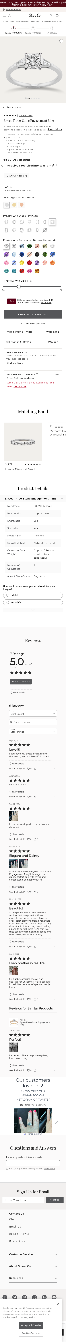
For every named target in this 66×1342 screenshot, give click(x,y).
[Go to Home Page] (34, 15)
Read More (55, 129)
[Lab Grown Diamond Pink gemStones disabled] (37, 246)
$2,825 (9, 187)
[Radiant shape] (6, 230)
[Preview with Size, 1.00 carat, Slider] (19, 286)
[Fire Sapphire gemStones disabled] (21, 271)
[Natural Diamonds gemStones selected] (6, 246)
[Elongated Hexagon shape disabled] (37, 230)
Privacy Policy (28, 1317)
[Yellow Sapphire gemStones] (21, 262)
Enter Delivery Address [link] (20, 378)
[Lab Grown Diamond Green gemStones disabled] (29, 246)
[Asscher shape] (29, 230)
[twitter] (14, 1297)
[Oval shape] (14, 222)
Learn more (49, 1168)
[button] (26, 98)
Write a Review (21, 681)
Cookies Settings (31, 1333)
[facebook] (4, 1297)
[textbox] (33, 1163)
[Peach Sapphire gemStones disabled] (44, 262)
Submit (54, 1200)
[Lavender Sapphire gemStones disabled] (37, 262)
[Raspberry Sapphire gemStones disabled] (29, 271)
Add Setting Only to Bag (33, 323)
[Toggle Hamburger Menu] (4, 15)
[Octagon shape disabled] (44, 230)
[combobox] (33, 713)
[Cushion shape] (21, 222)
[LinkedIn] (44, 1297)
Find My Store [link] (14, 363)
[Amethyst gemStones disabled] (6, 254)
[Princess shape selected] (52, 222)
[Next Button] (34, 104)
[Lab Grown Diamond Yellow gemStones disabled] (44, 246)
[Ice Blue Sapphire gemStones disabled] (14, 262)
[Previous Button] (31, 104)
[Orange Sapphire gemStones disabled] (52, 262)
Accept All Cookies (31, 1325)
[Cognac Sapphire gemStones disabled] (37, 271)
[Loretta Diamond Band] (23, 442)
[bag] (57, 15)
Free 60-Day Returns (16, 159)
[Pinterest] (24, 1297)
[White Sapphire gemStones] (52, 246)
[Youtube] (54, 1297)
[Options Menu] (55, 768)
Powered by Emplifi (34, 1134)
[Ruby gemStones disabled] (29, 262)
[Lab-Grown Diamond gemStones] (14, 246)
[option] (33, 69)
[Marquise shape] (44, 222)
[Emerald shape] (37, 222)
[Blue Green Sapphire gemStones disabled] (6, 271)
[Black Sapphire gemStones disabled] (37, 254)
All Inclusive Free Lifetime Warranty (29, 165)
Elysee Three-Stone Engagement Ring (35, 1023)
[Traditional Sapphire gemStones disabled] (21, 254)
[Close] (58, 1303)
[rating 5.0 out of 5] (10, 115)
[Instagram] (34, 1297)
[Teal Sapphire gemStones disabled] (14, 271)
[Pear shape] (29, 222)
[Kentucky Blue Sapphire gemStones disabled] (52, 254)
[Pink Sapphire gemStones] (6, 262)
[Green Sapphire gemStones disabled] (44, 254)
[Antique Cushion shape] (21, 230)
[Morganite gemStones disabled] (29, 254)
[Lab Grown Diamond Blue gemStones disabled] (21, 246)
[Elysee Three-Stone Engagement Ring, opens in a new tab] (13, 1022)
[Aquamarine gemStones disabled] (14, 254)
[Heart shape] (14, 230)
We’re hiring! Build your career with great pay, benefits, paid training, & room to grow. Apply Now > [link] (33, 3)
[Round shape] (6, 222)
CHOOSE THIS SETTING (33, 314)
